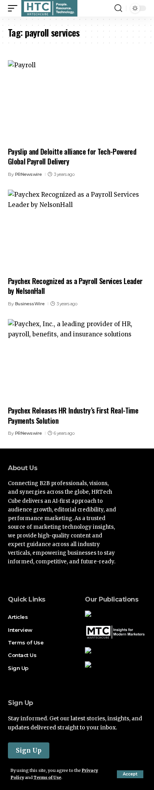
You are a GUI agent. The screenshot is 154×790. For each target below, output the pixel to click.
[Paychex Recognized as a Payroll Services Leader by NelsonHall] (77, 231)
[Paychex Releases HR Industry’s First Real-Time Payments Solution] (77, 360)
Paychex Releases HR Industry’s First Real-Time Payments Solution (73, 415)
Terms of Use (47, 777)
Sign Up (28, 750)
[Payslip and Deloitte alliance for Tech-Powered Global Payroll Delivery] (77, 101)
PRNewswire (28, 174)
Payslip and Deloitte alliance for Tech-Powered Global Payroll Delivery (72, 156)
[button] (130, 774)
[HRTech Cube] (49, 8)
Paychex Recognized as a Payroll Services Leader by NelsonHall (75, 286)
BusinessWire (30, 303)
